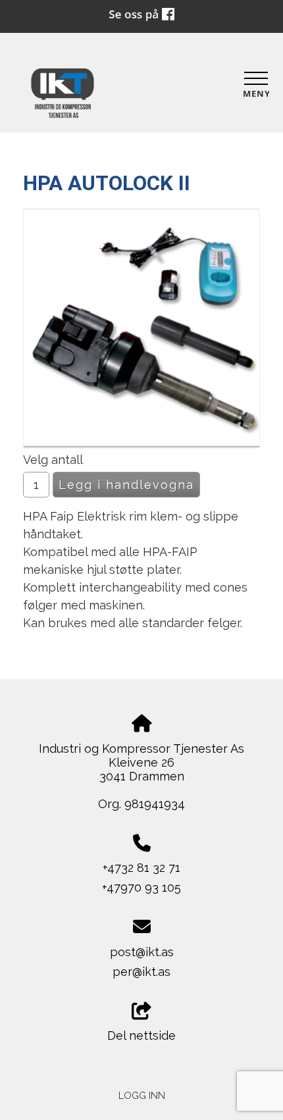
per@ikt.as (141, 972)
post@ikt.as (142, 952)
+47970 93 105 (141, 887)
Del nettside (141, 1035)
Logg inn (141, 1095)
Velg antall (53, 460)
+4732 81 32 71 (141, 868)
